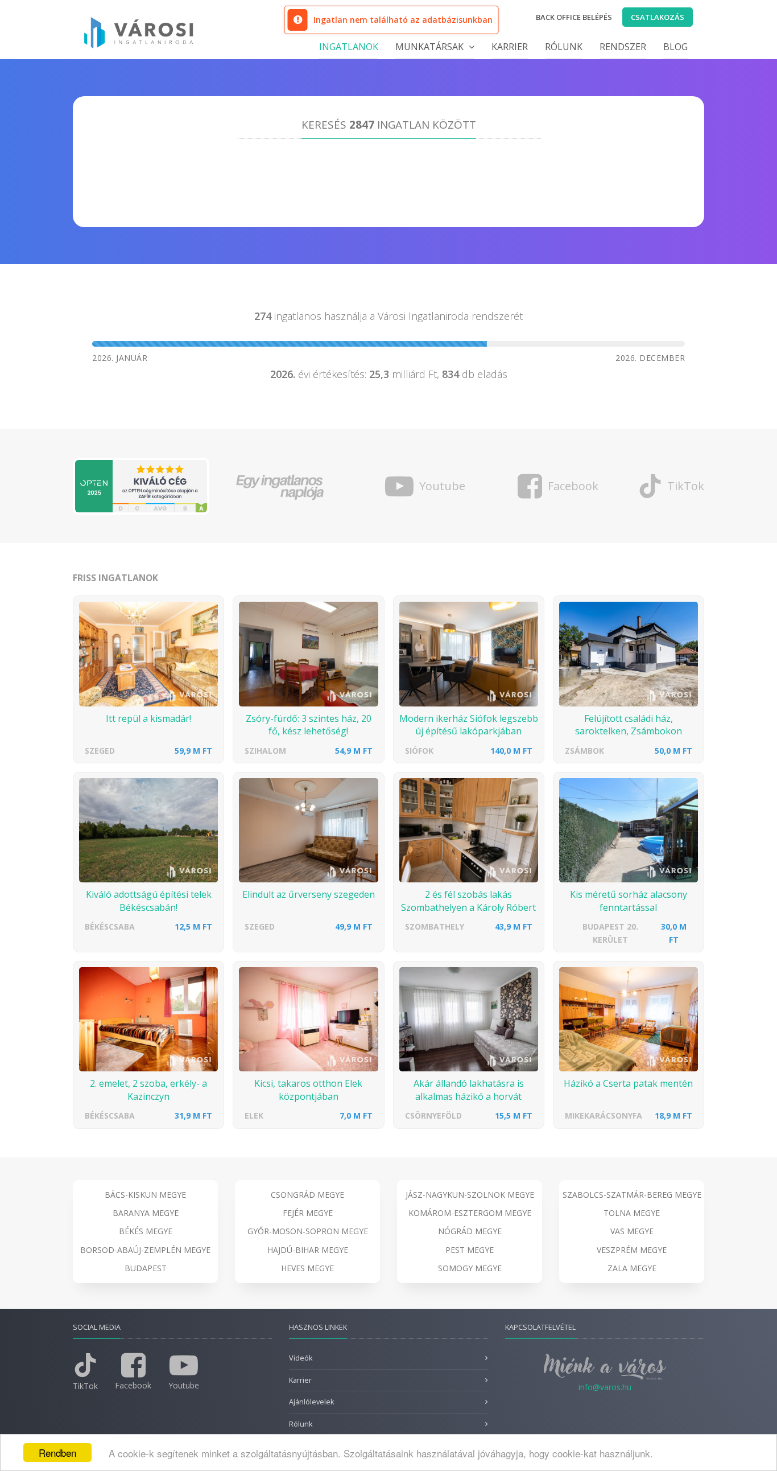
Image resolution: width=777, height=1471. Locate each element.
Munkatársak (430, 46)
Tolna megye (632, 1212)
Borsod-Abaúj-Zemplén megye (145, 1249)
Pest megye (469, 1249)
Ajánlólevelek (311, 1402)
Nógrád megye (470, 1231)
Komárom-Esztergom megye (469, 1212)
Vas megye (632, 1231)
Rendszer (623, 46)
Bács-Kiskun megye (145, 1194)
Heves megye (307, 1268)
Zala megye (631, 1268)
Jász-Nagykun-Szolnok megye (470, 1194)
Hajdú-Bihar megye (307, 1249)
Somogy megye (470, 1268)
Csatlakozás (657, 17)
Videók (300, 1358)
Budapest (146, 1268)
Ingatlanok (348, 46)
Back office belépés (574, 17)
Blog (675, 46)
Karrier (509, 46)
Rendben (57, 1452)
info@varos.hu (604, 1387)
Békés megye (145, 1231)
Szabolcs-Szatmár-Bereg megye (632, 1194)
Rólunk (563, 46)
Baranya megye (146, 1212)
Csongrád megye (307, 1194)
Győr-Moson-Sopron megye (307, 1231)
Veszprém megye (632, 1249)
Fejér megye (308, 1212)
